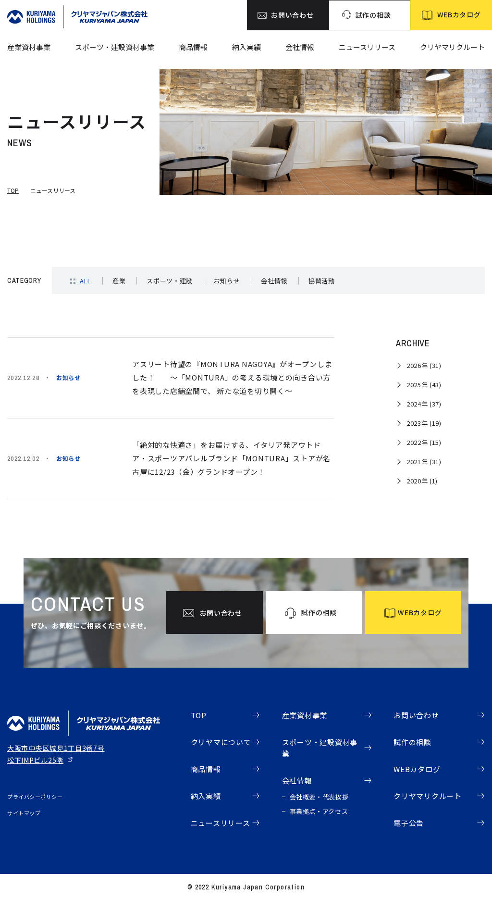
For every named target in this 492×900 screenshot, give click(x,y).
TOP (13, 190)
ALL (85, 280)
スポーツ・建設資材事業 (114, 47)
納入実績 (246, 47)
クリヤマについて (221, 742)
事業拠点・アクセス (319, 811)
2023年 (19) (424, 423)
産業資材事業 (28, 47)
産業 (118, 280)
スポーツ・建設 (170, 280)
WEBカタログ (417, 769)
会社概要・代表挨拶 (319, 796)
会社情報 (299, 47)
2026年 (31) (424, 365)
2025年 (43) (424, 384)
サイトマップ (23, 813)
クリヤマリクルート (452, 47)
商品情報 (193, 47)
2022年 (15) (424, 442)
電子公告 (409, 823)
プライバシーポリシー (35, 796)
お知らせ (227, 280)
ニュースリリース (367, 47)
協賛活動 (321, 280)
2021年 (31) (424, 461)
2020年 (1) (422, 480)
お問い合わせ (416, 715)
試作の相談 (412, 742)
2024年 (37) (424, 403)
